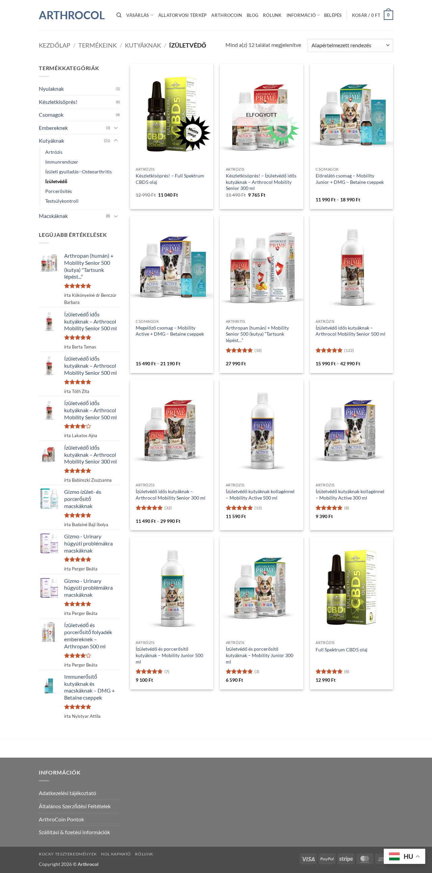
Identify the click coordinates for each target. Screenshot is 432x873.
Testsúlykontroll (62, 201)
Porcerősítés (58, 191)
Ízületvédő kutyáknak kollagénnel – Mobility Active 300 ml (350, 494)
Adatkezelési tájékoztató (67, 793)
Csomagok (51, 114)
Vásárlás (137, 15)
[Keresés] (119, 15)
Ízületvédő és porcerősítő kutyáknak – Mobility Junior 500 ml (169, 655)
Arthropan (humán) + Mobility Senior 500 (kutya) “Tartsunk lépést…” (257, 334)
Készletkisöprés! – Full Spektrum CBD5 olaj (170, 179)
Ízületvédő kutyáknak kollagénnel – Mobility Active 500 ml (260, 494)
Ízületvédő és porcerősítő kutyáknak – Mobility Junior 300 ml (259, 655)
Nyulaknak (51, 88)
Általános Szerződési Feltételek (75, 806)
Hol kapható (116, 853)
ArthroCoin (226, 15)
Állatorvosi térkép (182, 15)
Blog (252, 15)
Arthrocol (72, 15)
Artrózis (53, 152)
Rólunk (272, 15)
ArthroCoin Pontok (61, 819)
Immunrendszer (61, 162)
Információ (301, 15)
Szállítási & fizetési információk (74, 832)
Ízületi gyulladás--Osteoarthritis (78, 171)
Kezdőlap (54, 45)
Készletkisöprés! (58, 101)
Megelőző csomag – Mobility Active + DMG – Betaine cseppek (170, 331)
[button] (333, 15)
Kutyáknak (143, 45)
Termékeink (97, 45)
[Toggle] (116, 127)
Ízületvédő (56, 181)
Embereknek (53, 127)
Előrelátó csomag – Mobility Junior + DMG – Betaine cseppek (350, 179)
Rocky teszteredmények (68, 853)
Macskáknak (53, 216)
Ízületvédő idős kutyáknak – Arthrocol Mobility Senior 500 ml (350, 331)
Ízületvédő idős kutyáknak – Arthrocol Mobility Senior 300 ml (171, 494)
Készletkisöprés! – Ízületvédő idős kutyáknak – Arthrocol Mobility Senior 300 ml (261, 182)
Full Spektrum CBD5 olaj (342, 649)
